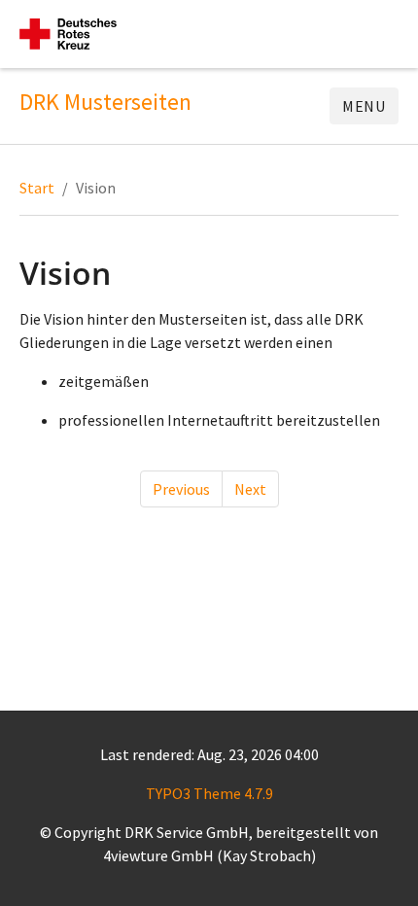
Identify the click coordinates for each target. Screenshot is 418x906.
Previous (181, 489)
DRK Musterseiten (105, 102)
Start (36, 187)
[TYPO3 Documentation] (68, 34)
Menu (364, 106)
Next (250, 489)
